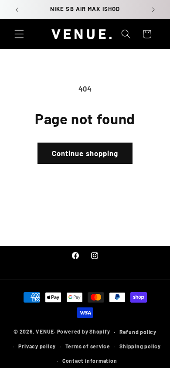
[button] (19, 34)
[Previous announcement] (17, 9)
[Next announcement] (153, 9)
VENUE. (46, 332)
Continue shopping (85, 153)
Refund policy (137, 332)
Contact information (89, 361)
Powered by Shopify (83, 332)
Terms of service (87, 346)
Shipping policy (140, 346)
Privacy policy (37, 346)
